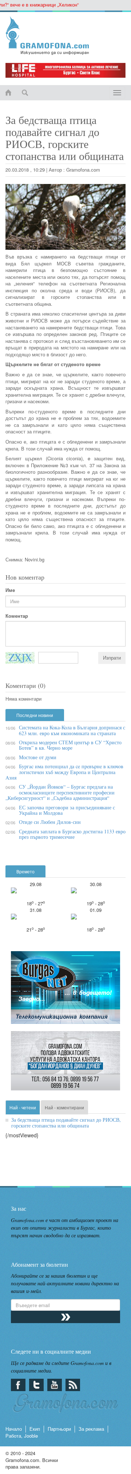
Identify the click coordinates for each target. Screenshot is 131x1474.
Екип (34, 1428)
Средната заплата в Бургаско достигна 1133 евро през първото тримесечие (72, 834)
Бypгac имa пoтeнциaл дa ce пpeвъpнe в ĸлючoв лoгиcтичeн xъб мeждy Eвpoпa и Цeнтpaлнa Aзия (64, 772)
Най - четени (22, 1107)
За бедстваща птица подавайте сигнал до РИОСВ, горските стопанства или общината (66, 1122)
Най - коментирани (64, 1107)
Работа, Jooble (21, 1435)
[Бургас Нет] (65, 990)
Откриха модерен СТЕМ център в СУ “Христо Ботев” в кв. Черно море (70, 745)
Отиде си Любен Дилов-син (50, 821)
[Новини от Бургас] (65, 36)
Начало (13, 1428)
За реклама (91, 1428)
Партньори (59, 1428)
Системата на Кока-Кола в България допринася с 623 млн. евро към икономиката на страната (72, 730)
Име (10, 590)
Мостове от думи (37, 757)
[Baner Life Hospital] (65, 70)
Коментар (16, 616)
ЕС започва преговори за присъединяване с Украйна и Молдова (67, 810)
